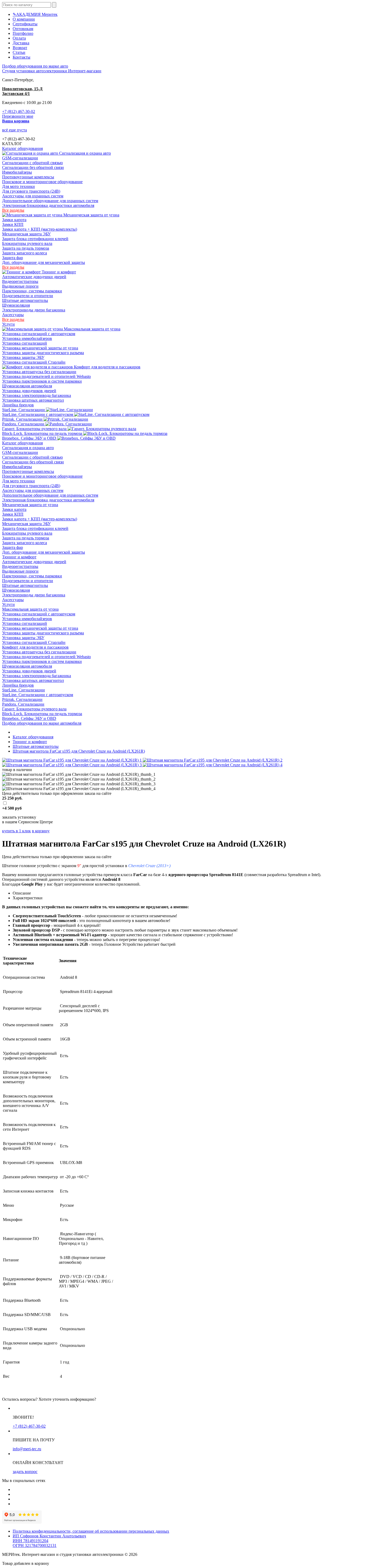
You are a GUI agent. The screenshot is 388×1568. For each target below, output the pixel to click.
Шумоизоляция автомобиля (27, 386)
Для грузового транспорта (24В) (31, 191)
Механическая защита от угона (90, 215)
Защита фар (12, 257)
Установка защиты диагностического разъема (43, 352)
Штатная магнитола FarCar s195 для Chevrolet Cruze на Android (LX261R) (79, 751)
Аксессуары (13, 314)
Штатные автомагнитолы (25, 300)
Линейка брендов (18, 405)
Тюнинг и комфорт (58, 272)
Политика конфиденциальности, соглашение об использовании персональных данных (91, 1531)
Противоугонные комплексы (28, 177)
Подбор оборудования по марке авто (35, 66)
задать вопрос (25, 1471)
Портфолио (23, 33)
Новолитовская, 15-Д (22, 89)
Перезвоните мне (17, 116)
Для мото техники (18, 186)
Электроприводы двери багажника (33, 310)
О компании (24, 19)
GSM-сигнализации (20, 158)
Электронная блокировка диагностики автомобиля (48, 205)
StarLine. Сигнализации (24, 409)
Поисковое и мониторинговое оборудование (42, 181)
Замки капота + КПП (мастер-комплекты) (39, 229)
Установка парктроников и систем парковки (42, 381)
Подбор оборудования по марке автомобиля (41, 723)
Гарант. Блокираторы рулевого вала (35, 428)
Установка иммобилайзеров (27, 338)
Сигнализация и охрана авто (84, 153)
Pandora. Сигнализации (23, 424)
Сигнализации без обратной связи (33, 167)
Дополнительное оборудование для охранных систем (50, 200)
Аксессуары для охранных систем (32, 196)
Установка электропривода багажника (36, 395)
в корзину (41, 831)
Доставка (21, 43)
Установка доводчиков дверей (29, 390)
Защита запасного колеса (24, 253)
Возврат (20, 47)
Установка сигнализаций (24, 343)
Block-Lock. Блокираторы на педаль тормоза (42, 433)
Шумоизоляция (16, 305)
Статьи (19, 52)
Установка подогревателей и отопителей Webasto (46, 376)
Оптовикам (23, 28)
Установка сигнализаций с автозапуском (38, 333)
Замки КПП (12, 224)
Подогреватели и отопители (27, 295)
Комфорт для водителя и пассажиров (106, 367)
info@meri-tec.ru (27, 1449)
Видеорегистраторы (20, 281)
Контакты (21, 57)
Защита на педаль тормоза (25, 248)
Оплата (19, 38)
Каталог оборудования (22, 148)
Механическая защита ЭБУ (26, 234)
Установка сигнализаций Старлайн (33, 362)
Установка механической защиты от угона (40, 348)
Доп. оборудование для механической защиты (43, 262)
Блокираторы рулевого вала (27, 243)
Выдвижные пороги (20, 286)
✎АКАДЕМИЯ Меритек (35, 14)
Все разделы (13, 210)
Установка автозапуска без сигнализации (39, 371)
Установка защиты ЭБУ (23, 357)
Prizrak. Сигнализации (23, 419)
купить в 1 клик (16, 831)
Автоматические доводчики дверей (34, 276)
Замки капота (14, 219)
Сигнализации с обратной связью (32, 162)
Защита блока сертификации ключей (35, 238)
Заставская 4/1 (16, 93)
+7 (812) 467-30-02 (18, 111)
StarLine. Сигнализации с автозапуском (38, 414)
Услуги (8, 324)
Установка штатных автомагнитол (33, 400)
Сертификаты (25, 24)
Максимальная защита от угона (91, 329)
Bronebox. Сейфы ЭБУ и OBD (29, 438)
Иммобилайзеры (17, 172)
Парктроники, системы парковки (32, 291)
